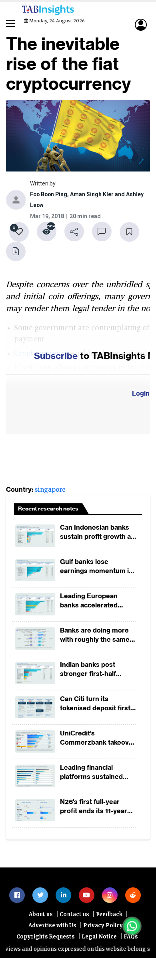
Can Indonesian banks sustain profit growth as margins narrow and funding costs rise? (97, 533)
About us (41, 915)
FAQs (131, 937)
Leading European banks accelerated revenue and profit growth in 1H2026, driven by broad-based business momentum (95, 602)
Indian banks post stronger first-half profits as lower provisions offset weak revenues (95, 670)
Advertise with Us (52, 926)
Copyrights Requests (45, 937)
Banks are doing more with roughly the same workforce (95, 636)
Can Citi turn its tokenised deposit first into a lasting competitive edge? (95, 705)
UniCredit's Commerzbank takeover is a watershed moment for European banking (98, 739)
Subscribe (56, 356)
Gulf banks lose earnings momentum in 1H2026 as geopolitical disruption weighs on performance (96, 567)
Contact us (74, 915)
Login (141, 394)
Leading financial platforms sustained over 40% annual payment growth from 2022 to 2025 (94, 773)
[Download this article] (16, 252)
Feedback (109, 915)
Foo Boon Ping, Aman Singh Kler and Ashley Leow (88, 201)
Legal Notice (99, 937)
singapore (50, 490)
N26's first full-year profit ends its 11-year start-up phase (93, 807)
